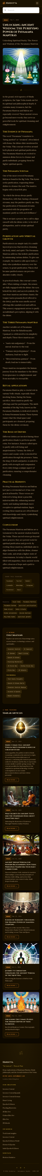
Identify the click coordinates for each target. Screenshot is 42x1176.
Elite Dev (11, 670)
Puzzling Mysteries (15, 662)
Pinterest (10, 590)
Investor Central (14, 649)
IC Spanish (28, 649)
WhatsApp (19, 585)
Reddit (28, 581)
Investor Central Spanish (11, 1093)
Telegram (29, 585)
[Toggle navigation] (37, 3)
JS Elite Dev (12, 666)
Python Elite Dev (27, 666)
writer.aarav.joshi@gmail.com (14, 1076)
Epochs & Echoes (13, 657)
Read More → (12, 780)
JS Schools (22, 670)
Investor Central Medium (17, 687)
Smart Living (23, 653)
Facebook (9, 581)
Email (19, 590)
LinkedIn (9, 585)
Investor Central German (11, 1097)
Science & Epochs (14, 691)
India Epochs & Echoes (11, 1148)
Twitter (19, 581)
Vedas (6, 20)
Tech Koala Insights (15, 679)
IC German (11, 653)
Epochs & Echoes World (16, 683)
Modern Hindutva (13, 696)
